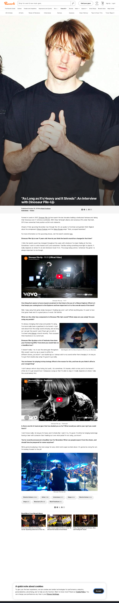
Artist (32, 210)
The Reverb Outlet (10, 8)
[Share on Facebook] (84, 210)
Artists (21, 13)
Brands (71, 8)
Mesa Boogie (58, 229)
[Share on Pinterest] (89, 210)
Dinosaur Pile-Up (44, 217)
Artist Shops (92, 8)
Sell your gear (86, 3)
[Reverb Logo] (9, 3)
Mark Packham (46, 208)
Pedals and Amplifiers (30, 8)
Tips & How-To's (96, 13)
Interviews (47, 13)
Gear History (83, 13)
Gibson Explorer (42, 229)
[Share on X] (86, 210)
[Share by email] (91, 210)
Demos (59, 13)
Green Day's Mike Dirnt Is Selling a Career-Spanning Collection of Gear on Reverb (32, 528)
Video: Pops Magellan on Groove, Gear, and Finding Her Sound (84, 528)
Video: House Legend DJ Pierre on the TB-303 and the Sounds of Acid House (59, 528)
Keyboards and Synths (45, 8)
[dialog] (59, 591)
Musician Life (39, 501)
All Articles (9, 13)
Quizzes (71, 13)
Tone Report (110, 13)
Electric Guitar (85, 497)
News (76, 8)
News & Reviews (34, 13)
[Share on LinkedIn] (82, 210)
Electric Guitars (30, 497)
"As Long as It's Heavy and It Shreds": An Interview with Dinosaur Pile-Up (59, 200)
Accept (98, 591)
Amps (71, 497)
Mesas (34, 333)
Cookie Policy (81, 592)
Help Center (110, 8)
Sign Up (108, 3)
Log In (113, 3)
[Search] (73, 3)
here (71, 234)
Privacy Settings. (53, 594)
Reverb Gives (102, 8)
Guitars (19, 8)
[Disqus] (59, 558)
